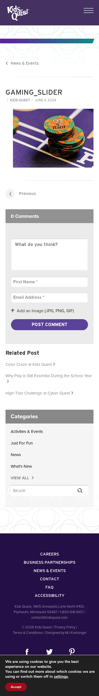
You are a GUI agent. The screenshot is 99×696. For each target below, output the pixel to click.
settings (61, 676)
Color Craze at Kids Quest (29, 364)
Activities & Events (27, 431)
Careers (49, 554)
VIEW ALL (20, 477)
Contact (49, 578)
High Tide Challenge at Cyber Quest (38, 393)
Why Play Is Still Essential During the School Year (49, 375)
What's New (21, 466)
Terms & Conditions (28, 633)
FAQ (49, 587)
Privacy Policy (64, 627)
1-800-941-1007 (72, 612)
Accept (16, 687)
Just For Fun (22, 443)
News (16, 454)
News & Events (24, 63)
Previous (27, 193)
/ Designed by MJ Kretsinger (64, 633)
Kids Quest (18, 13)
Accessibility (49, 595)
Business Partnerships (49, 562)
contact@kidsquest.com (49, 617)
